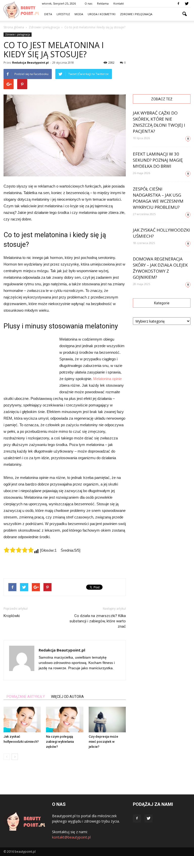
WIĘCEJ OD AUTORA (67, 697)
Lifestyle (63, 14)
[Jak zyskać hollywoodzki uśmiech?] (22, 719)
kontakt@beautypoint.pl (71, 837)
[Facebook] (178, 4)
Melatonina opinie (107, 379)
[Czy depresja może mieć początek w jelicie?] (107, 719)
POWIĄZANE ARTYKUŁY (26, 697)
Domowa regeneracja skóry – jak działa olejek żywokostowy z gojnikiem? (160, 268)
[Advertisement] (29, 363)
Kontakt (118, 3)
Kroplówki (12, 615)
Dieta (48, 14)
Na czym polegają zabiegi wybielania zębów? (60, 742)
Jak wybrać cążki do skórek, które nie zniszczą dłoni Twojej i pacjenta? (159, 122)
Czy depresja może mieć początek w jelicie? (103, 742)
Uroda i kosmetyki (101, 14)
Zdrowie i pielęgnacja (136, 14)
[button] (184, 14)
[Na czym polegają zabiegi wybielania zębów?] (64, 719)
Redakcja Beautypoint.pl (30, 62)
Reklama (103, 3)
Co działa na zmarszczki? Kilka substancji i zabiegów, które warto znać (97, 621)
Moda (79, 14)
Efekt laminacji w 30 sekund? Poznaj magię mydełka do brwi (158, 160)
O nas (88, 3)
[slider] (19, 550)
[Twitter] (186, 4)
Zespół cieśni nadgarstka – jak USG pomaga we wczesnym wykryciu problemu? (158, 198)
